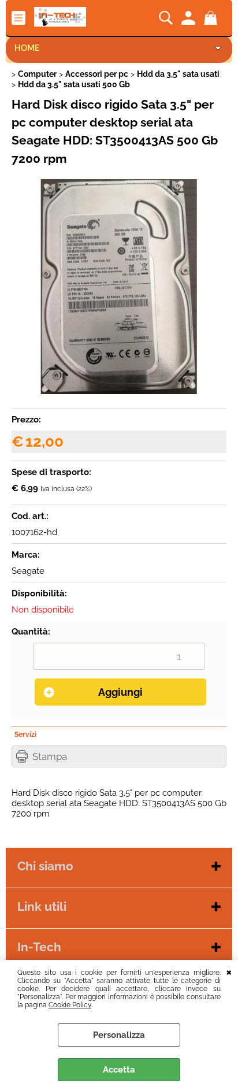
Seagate (28, 571)
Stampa (49, 756)
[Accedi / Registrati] (189, 18)
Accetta (119, 1069)
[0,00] (212, 18)
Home (26, 48)
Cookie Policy (70, 1005)
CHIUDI (229, 971)
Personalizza (119, 1035)
